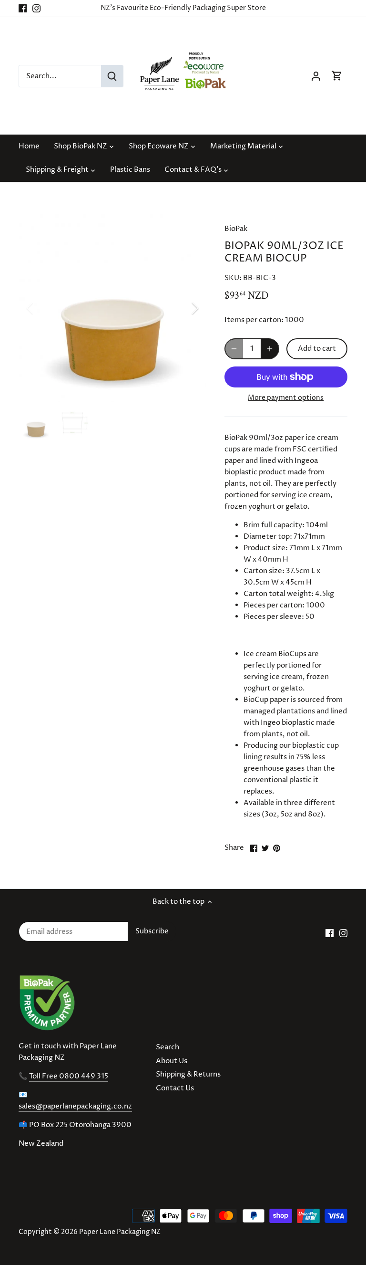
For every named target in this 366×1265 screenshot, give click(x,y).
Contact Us (175, 1088)
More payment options (286, 397)
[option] (112, 308)
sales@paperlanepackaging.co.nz (75, 1106)
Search (167, 1047)
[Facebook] (23, 8)
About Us (171, 1061)
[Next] (182, 308)
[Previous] (42, 308)
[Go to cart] (337, 76)
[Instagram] (36, 8)
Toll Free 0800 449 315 (68, 1076)
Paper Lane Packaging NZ (120, 1232)
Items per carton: (254, 320)
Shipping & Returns (188, 1074)
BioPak (235, 229)
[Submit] (112, 76)
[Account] (315, 76)
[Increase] (270, 349)
